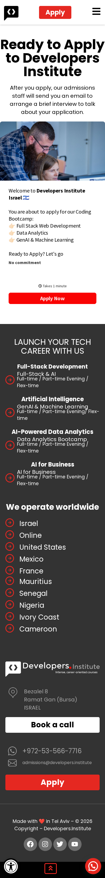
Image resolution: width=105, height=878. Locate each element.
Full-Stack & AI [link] (36, 374)
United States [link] (42, 547)
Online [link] (30, 535)
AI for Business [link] (36, 472)
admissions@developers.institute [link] (57, 762)
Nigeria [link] (31, 605)
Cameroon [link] (38, 629)
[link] (11, 866)
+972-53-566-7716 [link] (52, 751)
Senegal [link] (33, 593)
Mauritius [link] (35, 581)
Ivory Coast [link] (39, 617)
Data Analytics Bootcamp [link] (52, 439)
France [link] (31, 571)
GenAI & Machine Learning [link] (52, 406)
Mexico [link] (31, 559)
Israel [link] (28, 523)
